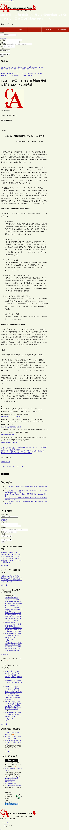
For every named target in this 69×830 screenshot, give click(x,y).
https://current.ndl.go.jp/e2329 (9, 442)
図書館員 (44, 447)
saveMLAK (8, 751)
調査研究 (48, 29)
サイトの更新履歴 (10, 783)
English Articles (62, 29)
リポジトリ (37, 447)
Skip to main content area (7, 1)
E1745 (43, 157)
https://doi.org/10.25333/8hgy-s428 (11, 416)
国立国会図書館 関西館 (13, 785)
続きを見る (5, 565)
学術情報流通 (11, 449)
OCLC (18, 449)
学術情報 (4, 449)
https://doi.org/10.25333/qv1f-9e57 (11, 427)
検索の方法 (8, 781)
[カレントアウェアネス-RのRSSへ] (7, 660)
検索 (2, 56)
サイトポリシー (10, 780)
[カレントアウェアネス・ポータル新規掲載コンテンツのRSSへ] (15, 766)
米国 (18, 447)
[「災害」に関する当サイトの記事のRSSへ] (13, 734)
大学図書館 (23, 447)
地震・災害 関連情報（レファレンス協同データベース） (13, 742)
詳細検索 (3, 38)
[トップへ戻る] (0, 829)
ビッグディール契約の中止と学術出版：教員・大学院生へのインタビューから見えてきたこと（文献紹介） (13, 637)
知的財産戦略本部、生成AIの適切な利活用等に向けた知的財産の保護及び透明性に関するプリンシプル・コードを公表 (13, 616)
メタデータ (30, 447)
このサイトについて (11, 778)
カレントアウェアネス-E (9, 447)
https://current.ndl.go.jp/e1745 (9, 434)
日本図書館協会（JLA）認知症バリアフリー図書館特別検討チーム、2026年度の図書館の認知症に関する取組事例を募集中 (13, 646)
